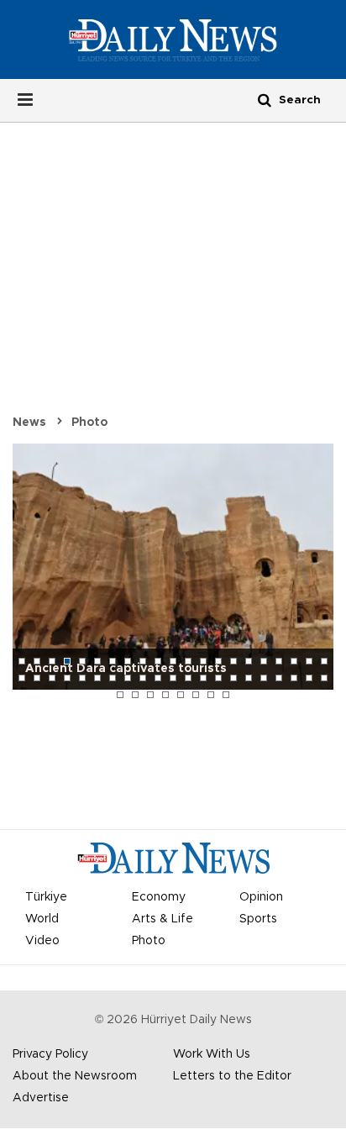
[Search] (264, 99)
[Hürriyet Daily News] (172, 39)
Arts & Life (162, 919)
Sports (258, 919)
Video (42, 941)
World (42, 919)
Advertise (41, 1098)
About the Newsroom (75, 1076)
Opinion (261, 897)
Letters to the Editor (232, 1076)
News (29, 422)
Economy (159, 897)
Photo (89, 422)
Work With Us (211, 1054)
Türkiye (46, 897)
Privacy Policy (50, 1054)
